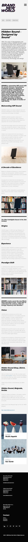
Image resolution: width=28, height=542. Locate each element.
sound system (9, 375)
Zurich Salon (8, 20)
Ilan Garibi (9, 462)
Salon (3, 20)
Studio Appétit (11, 436)
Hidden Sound (15, 20)
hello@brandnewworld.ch (8, 482)
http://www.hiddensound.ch (8, 410)
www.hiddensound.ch (7, 495)
